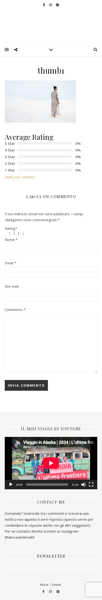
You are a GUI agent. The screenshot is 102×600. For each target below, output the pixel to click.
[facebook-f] (43, 591)
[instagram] (50, 591)
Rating (11, 228)
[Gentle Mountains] (51, 21)
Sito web (12, 286)
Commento (15, 309)
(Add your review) (19, 177)
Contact (55, 584)
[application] (51, 463)
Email (10, 262)
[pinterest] (58, 591)
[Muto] (83, 484)
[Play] (11, 484)
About (44, 584)
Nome (11, 239)
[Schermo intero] (91, 484)
